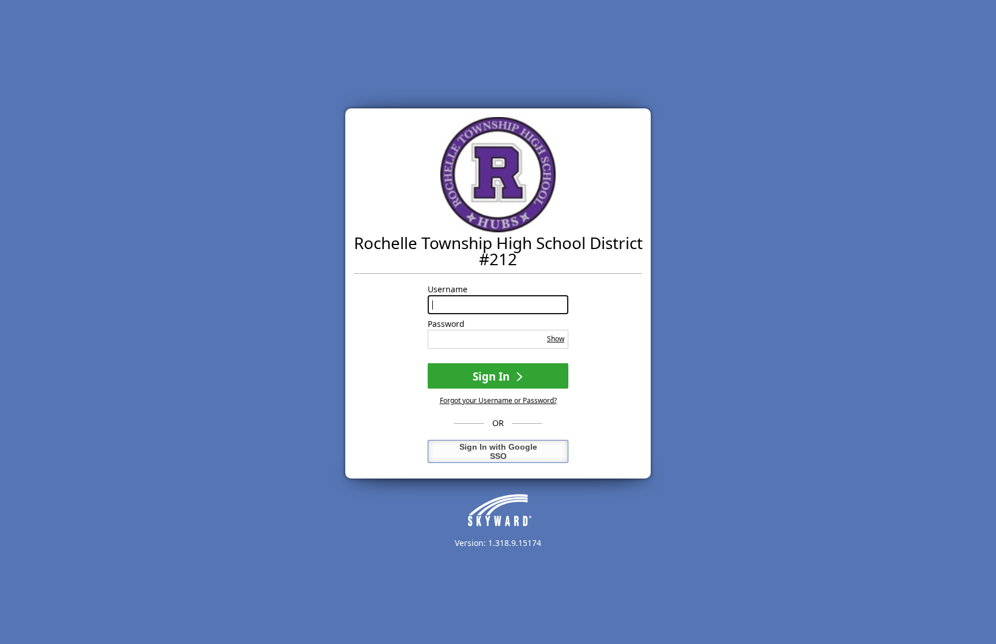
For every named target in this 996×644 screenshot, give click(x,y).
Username (447, 289)
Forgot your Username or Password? (498, 400)
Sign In (492, 376)
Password (446, 324)
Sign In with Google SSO (498, 451)
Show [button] (555, 339)
